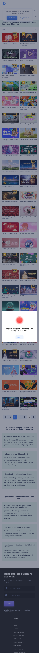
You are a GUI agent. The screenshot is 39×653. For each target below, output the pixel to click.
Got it (20, 337)
